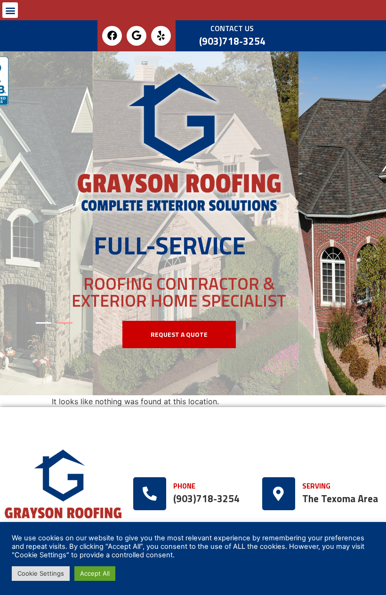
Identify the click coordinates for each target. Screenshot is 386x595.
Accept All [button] (95, 573)
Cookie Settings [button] (40, 573)
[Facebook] (112, 36)
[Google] (136, 36)
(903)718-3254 (232, 41)
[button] (10, 10)
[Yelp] (161, 36)
